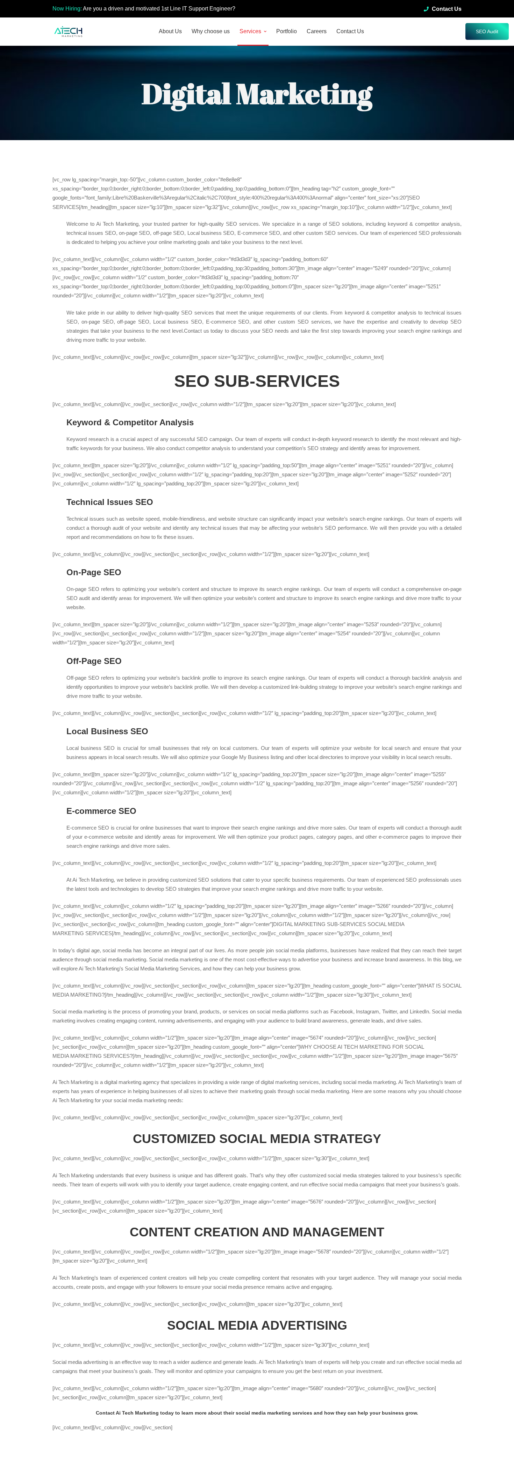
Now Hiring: (67, 9)
